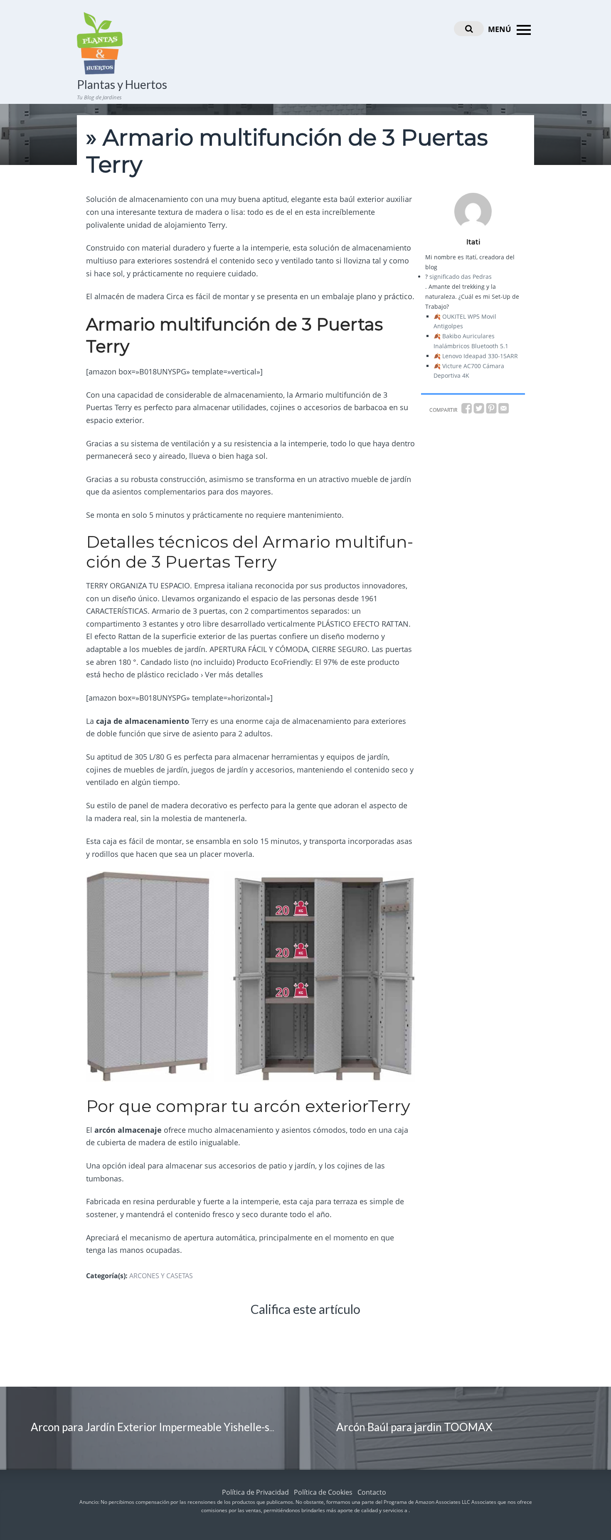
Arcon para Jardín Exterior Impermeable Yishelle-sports (162, 1427)
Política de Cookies (323, 1492)
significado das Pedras (460, 276)
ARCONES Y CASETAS (161, 1275)
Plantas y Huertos (122, 84)
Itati (473, 242)
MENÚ (500, 29)
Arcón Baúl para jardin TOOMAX (414, 1427)
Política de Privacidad (255, 1492)
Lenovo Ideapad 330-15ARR (480, 356)
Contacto (371, 1492)
